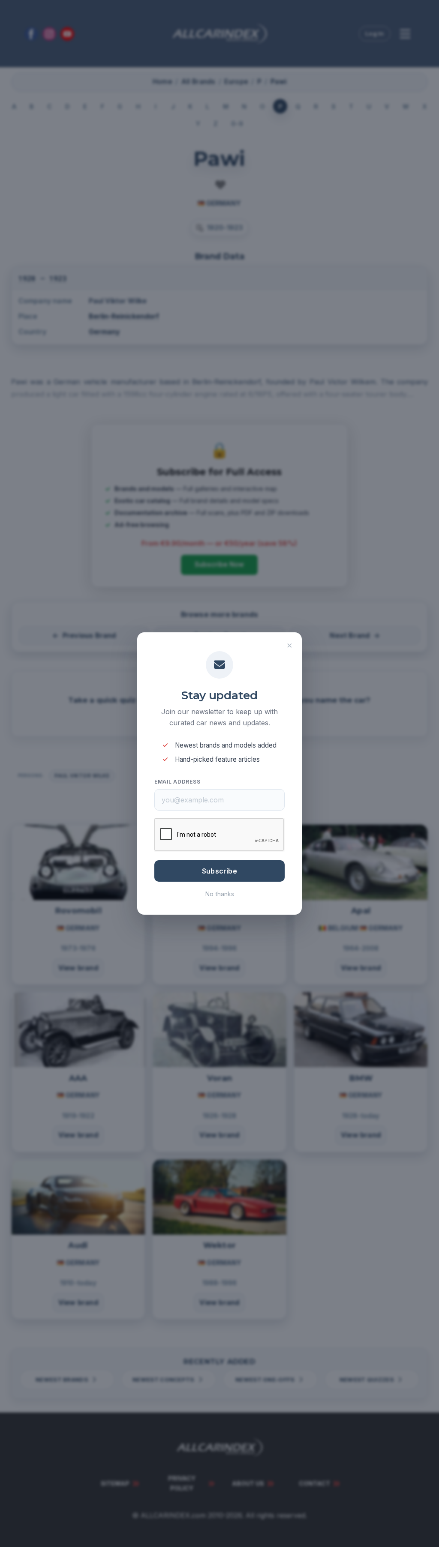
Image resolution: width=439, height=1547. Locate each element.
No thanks (219, 894)
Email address (177, 781)
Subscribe (219, 871)
